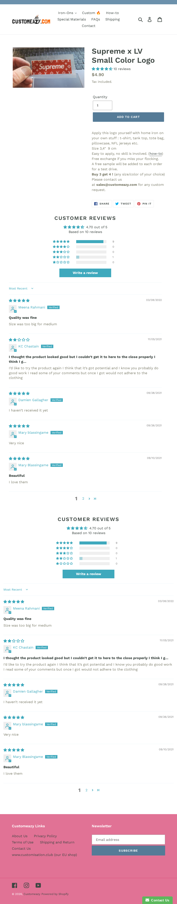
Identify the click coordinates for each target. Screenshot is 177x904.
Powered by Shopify (55, 894)
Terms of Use (22, 842)
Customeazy (32, 894)
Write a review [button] (85, 273)
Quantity (100, 97)
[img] (19, 301)
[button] (103, 69)
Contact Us (21, 848)
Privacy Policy (45, 836)
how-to (156, 154)
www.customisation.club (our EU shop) (44, 855)
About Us (19, 836)
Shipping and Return (57, 842)
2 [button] (83, 498)
